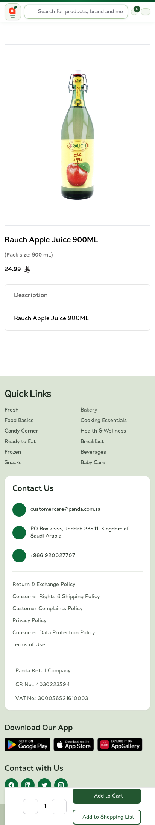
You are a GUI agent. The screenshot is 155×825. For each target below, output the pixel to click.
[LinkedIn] (28, 785)
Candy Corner (21, 431)
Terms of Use (28, 644)
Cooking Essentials (104, 420)
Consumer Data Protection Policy (53, 632)
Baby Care (93, 462)
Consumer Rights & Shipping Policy (56, 596)
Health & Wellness (103, 431)
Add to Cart (108, 796)
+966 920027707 (52, 555)
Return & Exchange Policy (43, 584)
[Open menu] (13, 11)
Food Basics (19, 420)
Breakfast (92, 441)
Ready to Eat (20, 441)
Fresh (11, 410)
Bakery (89, 410)
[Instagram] (61, 785)
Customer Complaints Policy (47, 608)
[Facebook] (11, 785)
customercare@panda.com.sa (65, 509)
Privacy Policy (29, 620)
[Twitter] (44, 785)
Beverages (93, 452)
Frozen (13, 452)
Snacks (13, 462)
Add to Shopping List (108, 817)
